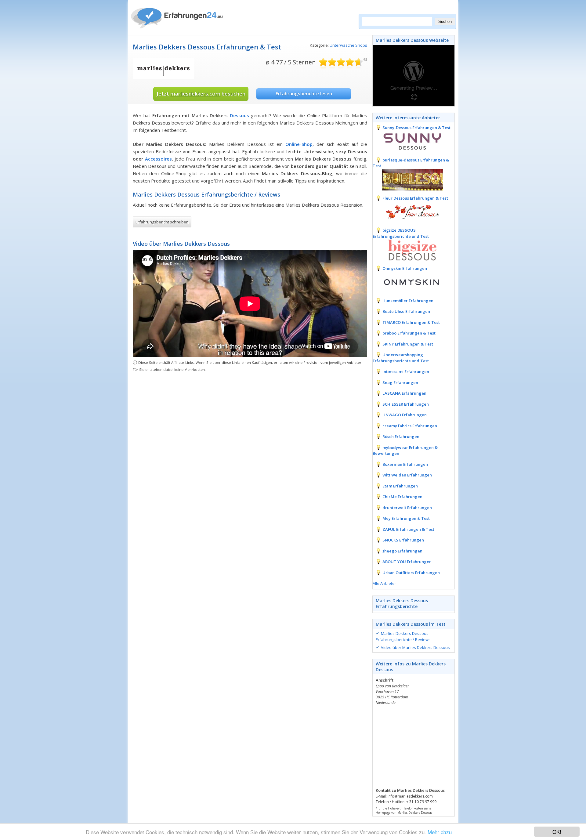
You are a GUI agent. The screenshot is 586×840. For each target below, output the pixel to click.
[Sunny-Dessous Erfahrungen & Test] (408, 141)
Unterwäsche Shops (348, 45)
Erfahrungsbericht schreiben (162, 222)
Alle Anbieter (384, 583)
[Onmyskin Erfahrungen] (408, 281)
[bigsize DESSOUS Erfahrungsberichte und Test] (408, 249)
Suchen (445, 21)
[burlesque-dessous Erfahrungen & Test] (408, 179)
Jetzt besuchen (201, 93)
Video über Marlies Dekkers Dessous (415, 647)
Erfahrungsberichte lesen (304, 93)
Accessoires (158, 159)
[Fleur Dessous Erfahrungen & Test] (408, 211)
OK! (556, 831)
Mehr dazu (440, 832)
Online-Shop (299, 144)
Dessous (239, 115)
